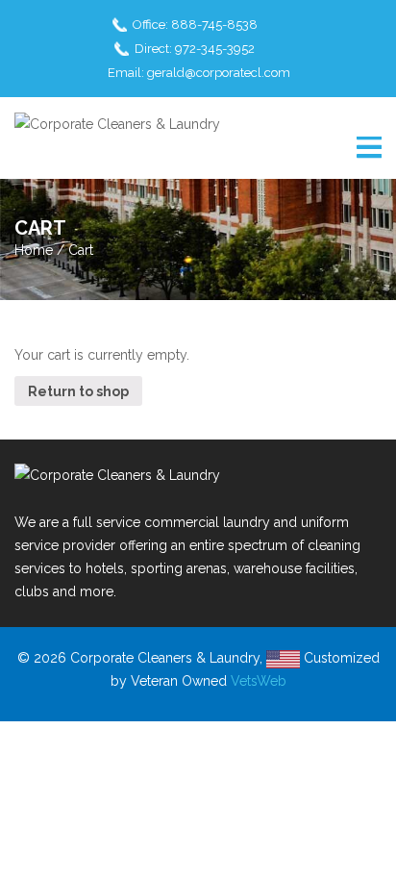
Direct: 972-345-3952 (195, 48)
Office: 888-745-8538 (195, 24)
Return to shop (78, 391)
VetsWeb (258, 681)
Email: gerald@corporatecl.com (199, 72)
